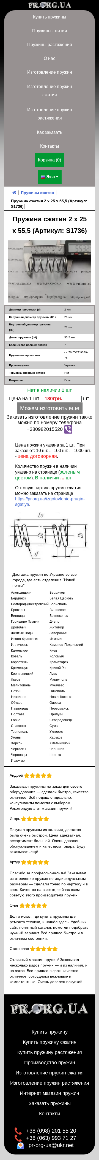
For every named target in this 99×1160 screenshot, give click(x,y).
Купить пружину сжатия (49, 1042)
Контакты (49, 146)
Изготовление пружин (49, 72)
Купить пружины (49, 17)
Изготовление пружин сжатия (49, 90)
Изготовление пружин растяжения (49, 113)
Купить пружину (50, 1032)
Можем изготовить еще (49, 408)
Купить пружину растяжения (49, 1052)
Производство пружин (49, 1062)
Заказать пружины (50, 1103)
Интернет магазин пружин (49, 1093)
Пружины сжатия (49, 30)
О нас (49, 58)
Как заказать (49, 132)
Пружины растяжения (49, 44)
